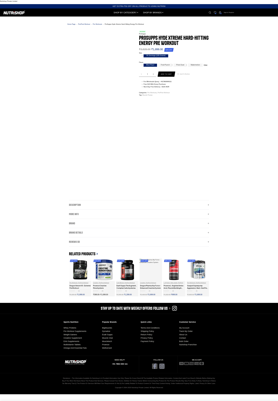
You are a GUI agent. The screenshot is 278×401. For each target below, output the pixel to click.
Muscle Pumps (147, 95)
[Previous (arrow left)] (5, 399)
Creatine (95, 283)
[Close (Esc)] (35, 396)
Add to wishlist (185, 74)
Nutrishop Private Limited (8, 1)
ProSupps (142, 34)
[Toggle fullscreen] (15, 396)
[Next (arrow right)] (15, 399)
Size (140, 53)
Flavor (141, 62)
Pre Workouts (97, 24)
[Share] (25, 396)
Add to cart (166, 74)
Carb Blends (120, 283)
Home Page (71, 24)
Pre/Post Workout (84, 24)
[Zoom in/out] (5, 396)
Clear (205, 65)
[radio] (156, 55)
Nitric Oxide (173, 283)
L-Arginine (167, 283)
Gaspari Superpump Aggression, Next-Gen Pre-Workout (197, 288)
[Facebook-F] (154, 366)
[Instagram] (162, 366)
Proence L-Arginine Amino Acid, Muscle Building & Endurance (173, 288)
